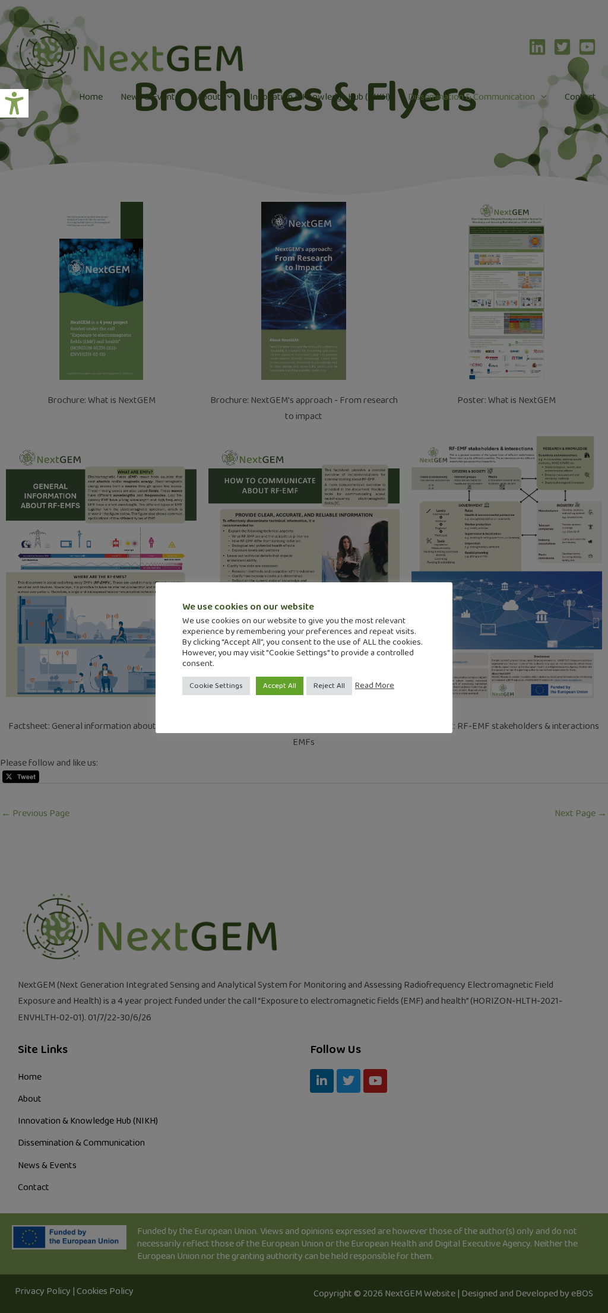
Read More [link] (374, 685)
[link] (14, 103)
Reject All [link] (329, 686)
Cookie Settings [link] (216, 686)
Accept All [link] (279, 686)
